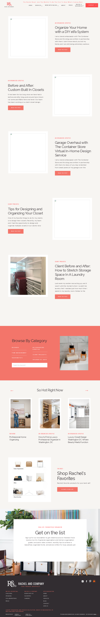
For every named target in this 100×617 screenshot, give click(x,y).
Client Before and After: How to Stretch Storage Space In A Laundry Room (73, 272)
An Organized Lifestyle (63, 23)
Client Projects (13, 204)
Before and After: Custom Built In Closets (26, 88)
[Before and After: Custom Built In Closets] (72, 95)
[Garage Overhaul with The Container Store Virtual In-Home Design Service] (28, 152)
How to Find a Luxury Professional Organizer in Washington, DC (49, 439)
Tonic (94, 614)
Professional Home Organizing (17, 438)
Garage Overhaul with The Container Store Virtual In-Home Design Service (73, 149)
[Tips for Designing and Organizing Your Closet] (72, 219)
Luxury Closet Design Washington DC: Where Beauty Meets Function (78, 439)
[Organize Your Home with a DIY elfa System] (28, 37)
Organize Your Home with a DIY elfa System (72, 29)
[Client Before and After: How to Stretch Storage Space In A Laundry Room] (28, 276)
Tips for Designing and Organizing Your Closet (25, 211)
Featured (12, 434)
